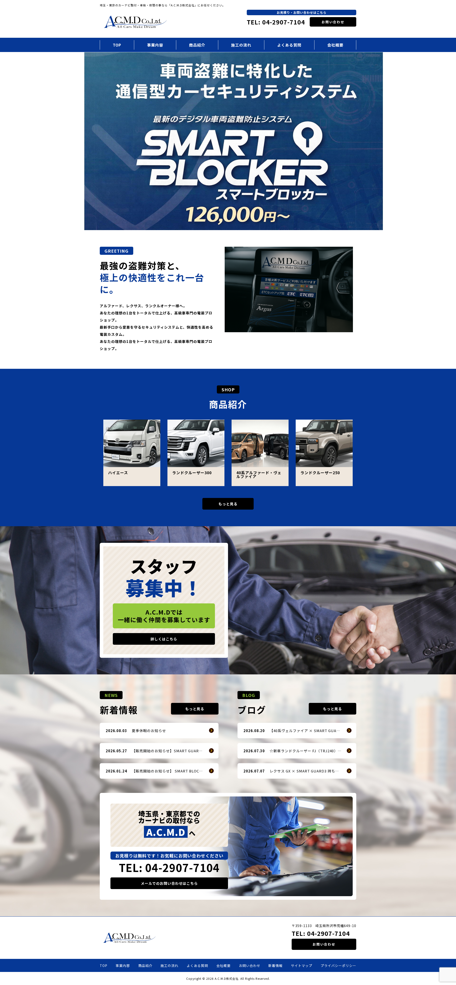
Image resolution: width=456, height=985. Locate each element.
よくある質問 (289, 45)
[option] (228, 141)
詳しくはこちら (164, 638)
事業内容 (155, 45)
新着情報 (275, 965)
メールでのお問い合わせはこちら (169, 883)
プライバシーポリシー (338, 965)
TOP (117, 45)
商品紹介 (197, 45)
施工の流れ (241, 45)
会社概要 (335, 45)
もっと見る (228, 503)
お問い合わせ (333, 21)
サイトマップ (301, 965)
